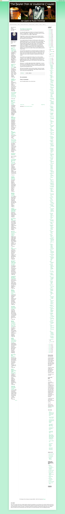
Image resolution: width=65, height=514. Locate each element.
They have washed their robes (13, 195)
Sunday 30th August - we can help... (13, 67)
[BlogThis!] (27, 73)
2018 (50, 40)
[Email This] (26, 73)
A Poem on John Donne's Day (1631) (51, 72)
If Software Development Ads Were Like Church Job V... (52, 150)
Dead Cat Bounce (13, 248)
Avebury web (51, 471)
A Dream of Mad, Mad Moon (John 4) (52, 155)
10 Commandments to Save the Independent (52, 209)
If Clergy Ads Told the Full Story (51, 432)
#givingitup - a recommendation (52, 286)
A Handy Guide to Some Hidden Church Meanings (52, 246)
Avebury (50, 480)
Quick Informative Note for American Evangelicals (52, 102)
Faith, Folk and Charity (13, 386)
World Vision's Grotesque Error (52, 130)
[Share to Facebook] (29, 73)
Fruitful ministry (13, 220)
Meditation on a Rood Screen (52, 322)
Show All (16, 400)
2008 (50, 351)
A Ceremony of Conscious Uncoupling (52, 118)
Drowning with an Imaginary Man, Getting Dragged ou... (52, 267)
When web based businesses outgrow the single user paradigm (13, 234)
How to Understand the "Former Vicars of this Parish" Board (51, 413)
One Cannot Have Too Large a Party (13, 261)
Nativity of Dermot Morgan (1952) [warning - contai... (52, 67)
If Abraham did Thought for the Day (52, 202)
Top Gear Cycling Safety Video (51, 282)
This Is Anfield (13, 92)
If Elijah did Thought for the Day (52, 205)
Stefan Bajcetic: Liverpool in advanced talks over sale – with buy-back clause (13, 95)
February (51, 339)
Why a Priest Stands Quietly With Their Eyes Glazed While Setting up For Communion (51, 436)
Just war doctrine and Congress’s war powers (13, 141)
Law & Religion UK (13, 117)
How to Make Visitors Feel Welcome (13, 163)
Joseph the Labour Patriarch (51, 141)
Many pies (13, 231)
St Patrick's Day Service (51, 198)
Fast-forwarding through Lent (52, 126)
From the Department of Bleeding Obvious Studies (52, 309)
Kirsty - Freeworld (50, 466)
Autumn (40, 24)
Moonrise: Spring (31, 24)
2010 (50, 348)
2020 (50, 37)
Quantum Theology (12, 193)
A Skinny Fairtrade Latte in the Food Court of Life (13, 209)
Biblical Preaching (13, 290)
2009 (50, 349)
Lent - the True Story (52, 271)
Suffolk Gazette (12, 338)
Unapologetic (51, 456)
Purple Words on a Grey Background (13, 277)
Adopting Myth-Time (52, 306)
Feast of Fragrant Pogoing (51, 107)
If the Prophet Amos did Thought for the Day (52, 333)
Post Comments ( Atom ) (28, 106)
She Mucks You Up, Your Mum (52, 90)
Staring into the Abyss (52, 220)
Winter (44, 24)
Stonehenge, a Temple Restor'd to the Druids (51, 474)
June (51, 59)
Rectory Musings (12, 321)
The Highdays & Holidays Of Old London (13, 50)
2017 (50, 41)
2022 (50, 34)
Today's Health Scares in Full (52, 293)
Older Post (43, 104)
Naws (12, 247)
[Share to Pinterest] (30, 73)
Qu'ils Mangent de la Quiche (51, 232)
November (52, 49)
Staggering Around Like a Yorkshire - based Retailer (52, 227)
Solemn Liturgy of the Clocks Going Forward (52, 81)
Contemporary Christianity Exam (51, 428)
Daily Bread (13, 80)
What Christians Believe (52, 262)
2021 (50, 36)
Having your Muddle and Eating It (52, 110)
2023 (50, 33)
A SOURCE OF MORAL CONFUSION (13, 134)
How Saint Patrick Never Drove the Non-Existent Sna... (52, 216)
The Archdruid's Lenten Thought (52, 297)
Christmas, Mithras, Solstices (50, 458)
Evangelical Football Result (51, 114)
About (19, 24)
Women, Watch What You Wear (52, 76)
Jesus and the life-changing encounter (13, 264)
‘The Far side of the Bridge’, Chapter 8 (13, 388)
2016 (50, 43)
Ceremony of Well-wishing (52, 223)
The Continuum (13, 131)
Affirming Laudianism (51, 479)
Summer (36, 24)
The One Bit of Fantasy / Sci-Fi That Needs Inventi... (52, 94)
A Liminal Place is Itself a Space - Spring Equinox (51, 166)
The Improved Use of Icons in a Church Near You (52, 301)
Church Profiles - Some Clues (51, 417)
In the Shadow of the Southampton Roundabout (52, 327)
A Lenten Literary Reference (52, 274)
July (50, 58)
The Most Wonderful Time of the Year (52, 137)
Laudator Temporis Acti (13, 79)
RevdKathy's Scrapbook (13, 154)
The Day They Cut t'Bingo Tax (52, 171)
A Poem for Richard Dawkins (51, 289)
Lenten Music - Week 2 (52, 255)
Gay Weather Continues (52, 186)
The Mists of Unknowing (26, 29)
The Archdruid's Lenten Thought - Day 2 (52, 278)
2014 (50, 45)
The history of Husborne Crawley (51, 468)
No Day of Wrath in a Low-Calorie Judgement (52, 190)
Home (33, 104)
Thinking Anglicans (13, 177)
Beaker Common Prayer (24, 24)
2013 (50, 344)
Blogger (44, 499)
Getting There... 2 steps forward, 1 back (13, 370)
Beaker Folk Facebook (13, 24)
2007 (50, 352)
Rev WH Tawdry (51, 481)
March (51, 63)
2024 (50, 32)
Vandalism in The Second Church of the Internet (52, 175)
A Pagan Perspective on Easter (52, 122)
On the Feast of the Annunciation (52, 133)
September (52, 53)
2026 (50, 29)
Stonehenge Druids (51, 477)
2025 (50, 30)
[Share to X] (28, 73)
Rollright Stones (51, 470)
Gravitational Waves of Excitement (52, 183)
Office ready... (13, 211)
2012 (50, 345)
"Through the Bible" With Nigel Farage (51, 425)
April (51, 62)
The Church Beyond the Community (51, 448)
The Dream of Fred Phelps (51, 158)
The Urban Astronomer (13, 307)
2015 (50, 44)
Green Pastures (51, 453)
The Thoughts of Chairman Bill (13, 160)
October (51, 51)
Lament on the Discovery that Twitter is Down (52, 251)
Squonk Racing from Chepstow (52, 236)
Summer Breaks (13, 278)
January (51, 341)
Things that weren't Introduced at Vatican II (52, 145)
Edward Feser (13, 139)
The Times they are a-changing (52, 337)
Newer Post (22, 104)
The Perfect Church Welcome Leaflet (51, 444)
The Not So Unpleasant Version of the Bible (52, 258)
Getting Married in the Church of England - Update (51, 421)
